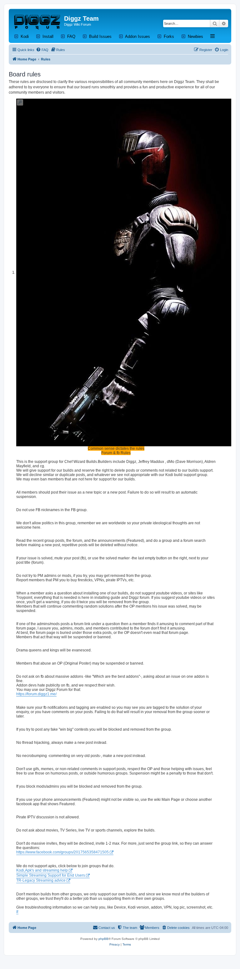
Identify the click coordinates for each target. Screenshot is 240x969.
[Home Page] (37, 20)
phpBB (103, 938)
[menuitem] (42, 50)
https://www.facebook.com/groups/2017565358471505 (62, 852)
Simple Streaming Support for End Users (50, 875)
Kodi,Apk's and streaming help (42, 870)
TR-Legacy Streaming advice (41, 880)
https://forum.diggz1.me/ (36, 694)
